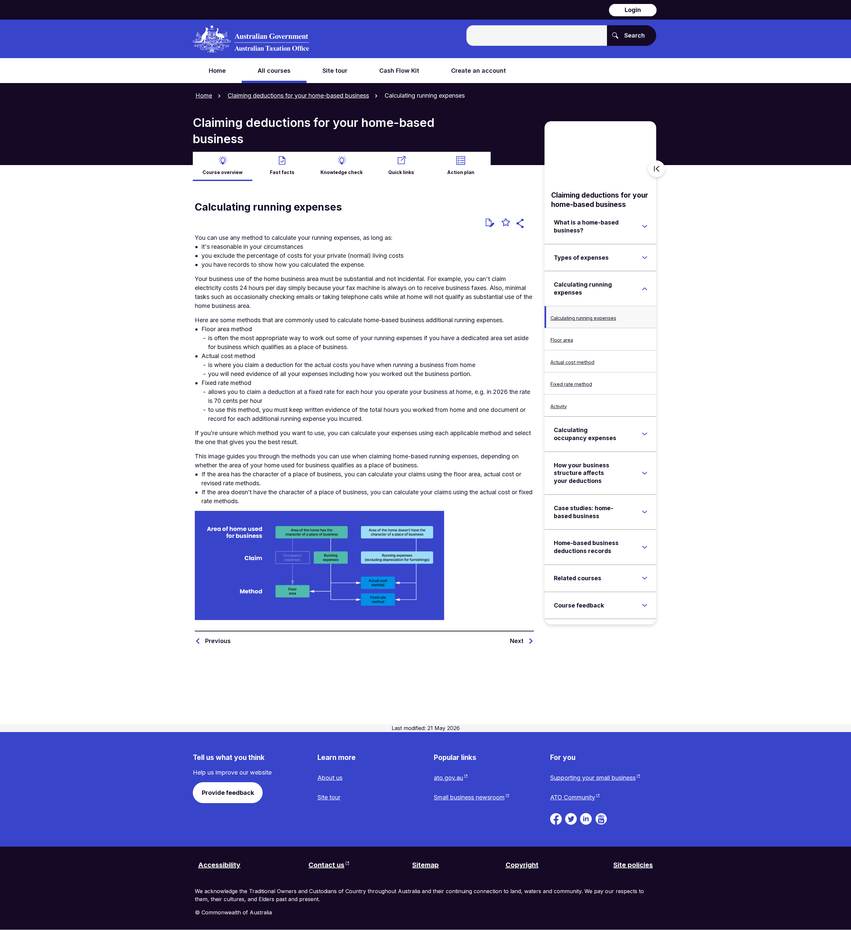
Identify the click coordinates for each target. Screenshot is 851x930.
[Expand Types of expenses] (644, 257)
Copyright (522, 865)
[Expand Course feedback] (644, 605)
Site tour (328, 797)
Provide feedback (228, 792)
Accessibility (219, 865)
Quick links (401, 172)
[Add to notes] (490, 223)
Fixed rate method (571, 384)
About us (329, 777)
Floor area (561, 340)
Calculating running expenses (583, 318)
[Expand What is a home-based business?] (644, 226)
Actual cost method (572, 362)
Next (517, 640)
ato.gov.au (448, 777)
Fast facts (282, 172)
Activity (558, 406)
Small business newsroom (469, 797)
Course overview (222, 172)
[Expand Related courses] (644, 578)
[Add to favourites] (505, 223)
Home (203, 95)
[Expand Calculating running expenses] (644, 288)
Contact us (326, 865)
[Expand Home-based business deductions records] (644, 547)
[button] (521, 224)
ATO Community (572, 797)
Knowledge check (341, 172)
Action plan (460, 172)
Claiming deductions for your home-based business (298, 95)
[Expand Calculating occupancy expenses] (644, 434)
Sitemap (425, 865)
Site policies (633, 865)
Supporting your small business (593, 777)
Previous (218, 640)
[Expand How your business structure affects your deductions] (644, 473)
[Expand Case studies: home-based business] (644, 512)
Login (633, 9)
